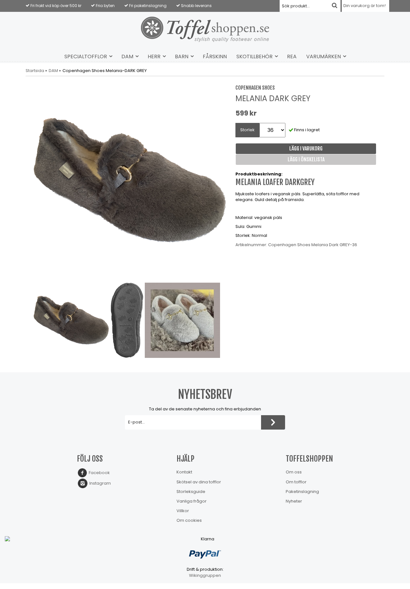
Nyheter (294, 501)
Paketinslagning (302, 491)
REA (292, 56)
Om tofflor (296, 482)
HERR (154, 56)
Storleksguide (190, 491)
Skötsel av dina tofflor (198, 482)
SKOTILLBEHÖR (254, 56)
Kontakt (184, 472)
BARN (181, 56)
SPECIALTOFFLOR (85, 56)
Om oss (294, 472)
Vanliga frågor (191, 501)
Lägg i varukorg (306, 148)
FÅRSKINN (215, 56)
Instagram (99, 483)
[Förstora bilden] (130, 180)
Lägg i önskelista (306, 159)
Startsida (35, 71)
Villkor (182, 511)
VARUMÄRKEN (323, 56)
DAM (127, 56)
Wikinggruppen (205, 575)
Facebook (98, 473)
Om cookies (189, 520)
